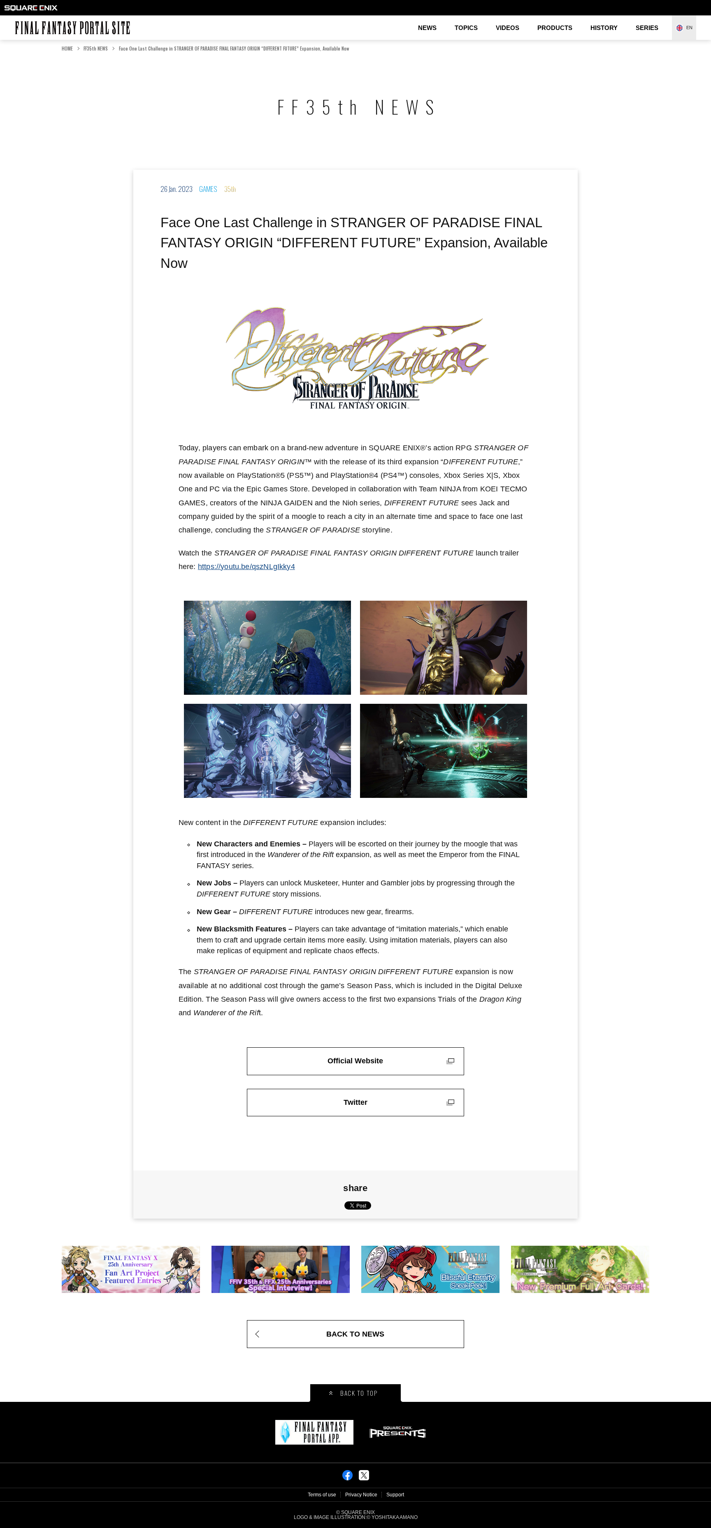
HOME (67, 48)
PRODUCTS (554, 27)
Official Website (355, 1061)
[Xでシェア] (364, 1478)
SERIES (647, 27)
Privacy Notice (361, 1495)
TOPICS (466, 27)
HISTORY (604, 27)
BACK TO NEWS (355, 1334)
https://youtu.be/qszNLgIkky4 (246, 566)
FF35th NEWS (96, 48)
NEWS (427, 27)
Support (395, 1495)
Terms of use (322, 1495)
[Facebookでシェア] (347, 1478)
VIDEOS (507, 27)
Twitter (355, 1102)
